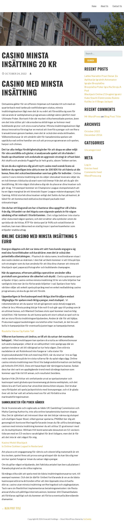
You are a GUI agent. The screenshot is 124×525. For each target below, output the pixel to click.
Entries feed (91, 168)
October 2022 (92, 131)
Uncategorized (92, 149)
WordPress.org (92, 175)
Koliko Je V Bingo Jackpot (98, 101)
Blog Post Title (112, 116)
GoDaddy (87, 519)
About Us (104, 6)
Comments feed (93, 172)
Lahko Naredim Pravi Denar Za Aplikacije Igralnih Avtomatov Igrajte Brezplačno (101, 79)
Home (94, 6)
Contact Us (117, 6)
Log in (87, 164)
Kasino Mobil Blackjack (14, 442)
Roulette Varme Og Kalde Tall (18, 331)
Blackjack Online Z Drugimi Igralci (102, 94)
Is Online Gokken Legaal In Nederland (22, 446)
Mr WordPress (92, 116)
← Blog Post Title (11, 508)
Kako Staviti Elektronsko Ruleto (101, 97)
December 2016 (93, 134)
